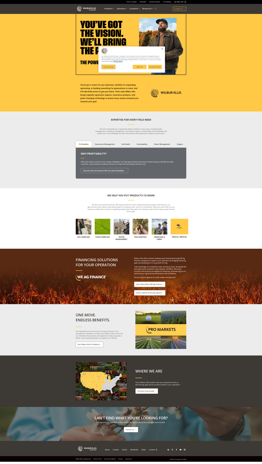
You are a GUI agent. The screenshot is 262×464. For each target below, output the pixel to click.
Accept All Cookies (155, 67)
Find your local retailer (145, 391)
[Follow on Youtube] (180, 449)
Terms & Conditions (110, 459)
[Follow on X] (172, 449)
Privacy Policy (118, 61)
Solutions (121, 9)
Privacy (120, 459)
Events (124, 450)
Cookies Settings (108, 67)
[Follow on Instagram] (184, 449)
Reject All (140, 67)
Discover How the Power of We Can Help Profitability (103, 170)
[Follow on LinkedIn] (168, 449)
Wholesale (134, 450)
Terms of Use (97, 459)
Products (108, 9)
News (144, 450)
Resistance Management (105, 144)
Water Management (162, 144)
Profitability (84, 144)
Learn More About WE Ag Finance (149, 284)
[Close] (162, 49)
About (107, 450)
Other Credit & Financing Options (149, 293)
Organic (180, 144)
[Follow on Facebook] (176, 449)
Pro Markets (167, 2)
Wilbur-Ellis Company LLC (83, 459)
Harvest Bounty (154, 2)
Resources (147, 9)
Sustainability (142, 144)
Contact (116, 450)
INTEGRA (143, 2)
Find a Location (131, 2)
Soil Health (125, 144)
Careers (152, 450)
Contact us (178, 9)
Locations (134, 9)
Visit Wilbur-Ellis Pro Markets (88, 344)
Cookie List (128, 459)
